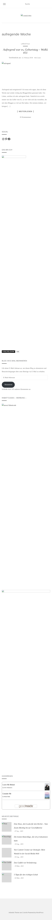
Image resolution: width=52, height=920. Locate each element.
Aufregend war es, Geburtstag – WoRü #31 (25, 51)
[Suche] (48, 4)
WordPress (39, 912)
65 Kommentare (25, 117)
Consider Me (7, 794)
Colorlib (25, 912)
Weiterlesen (25, 111)
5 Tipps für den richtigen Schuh (26, 875)
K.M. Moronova (8, 787)
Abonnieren (8, 385)
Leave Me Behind (9, 785)
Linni (39, 58)
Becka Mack (7, 796)
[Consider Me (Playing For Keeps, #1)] (47, 795)
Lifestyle (25, 44)
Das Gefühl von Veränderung (25, 863)
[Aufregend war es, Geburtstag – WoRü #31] (25, 73)
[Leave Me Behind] (47, 786)
